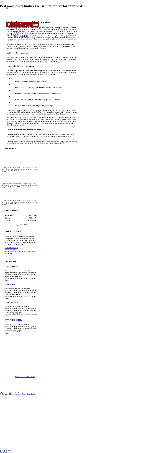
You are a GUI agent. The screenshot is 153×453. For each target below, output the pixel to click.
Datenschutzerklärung (29, 394)
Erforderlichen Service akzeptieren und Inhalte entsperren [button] (20, 252)
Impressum (17, 394)
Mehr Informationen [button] (11, 248)
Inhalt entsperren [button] (10, 250)
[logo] (34, 21)
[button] (11, 267)
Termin (2, 450)
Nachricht (8, 450)
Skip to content (5, 1)
